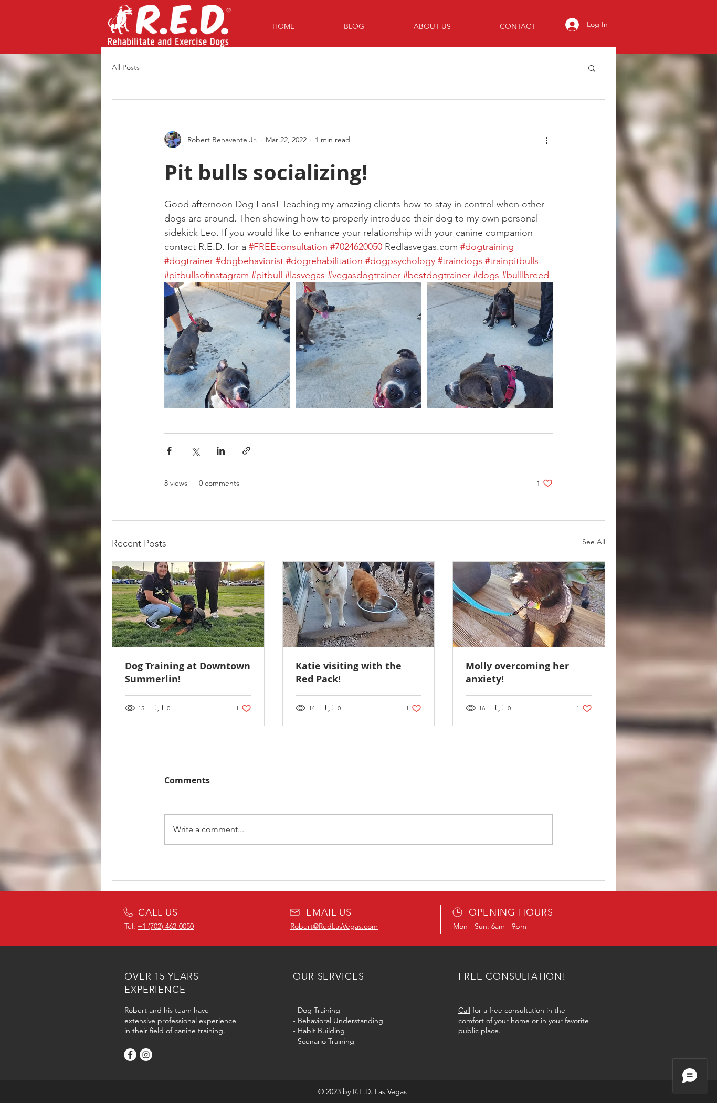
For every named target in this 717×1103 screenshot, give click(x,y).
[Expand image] (227, 345)
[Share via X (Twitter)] (195, 451)
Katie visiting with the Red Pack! (349, 672)
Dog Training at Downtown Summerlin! (187, 672)
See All (593, 542)
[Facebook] (130, 1054)
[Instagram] (146, 1054)
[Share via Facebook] (169, 451)
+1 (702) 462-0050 (166, 926)
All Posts (126, 67)
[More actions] (546, 139)
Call (464, 1010)
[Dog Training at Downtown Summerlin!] (188, 604)
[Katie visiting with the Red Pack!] (359, 604)
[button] (592, 68)
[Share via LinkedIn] (221, 451)
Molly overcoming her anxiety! (517, 672)
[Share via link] (246, 451)
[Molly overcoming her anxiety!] (529, 604)
